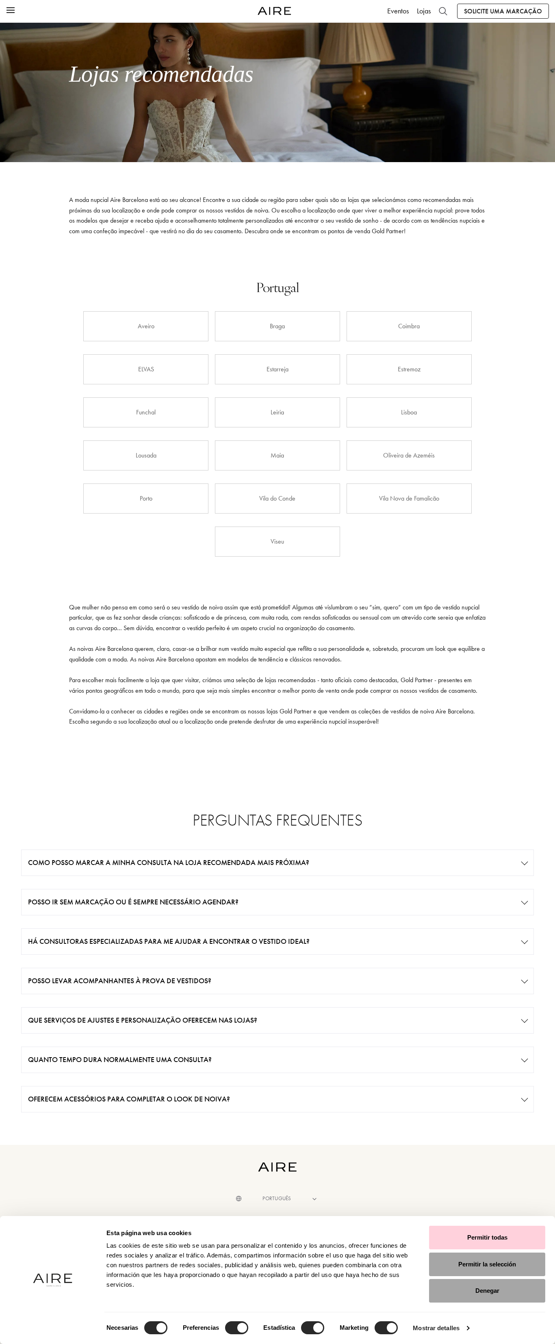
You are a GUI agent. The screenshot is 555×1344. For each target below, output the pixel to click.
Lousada (146, 455)
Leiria (277, 412)
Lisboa (409, 412)
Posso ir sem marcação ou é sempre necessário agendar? (133, 901)
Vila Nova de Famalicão (409, 498)
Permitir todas (487, 1237)
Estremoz (409, 369)
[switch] (236, 1327)
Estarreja (277, 369)
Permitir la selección (487, 1264)
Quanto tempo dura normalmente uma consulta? (120, 1059)
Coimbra (409, 326)
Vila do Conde (277, 498)
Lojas (424, 11)
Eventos (398, 11)
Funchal (146, 412)
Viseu (277, 541)
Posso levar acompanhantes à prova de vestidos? (119, 980)
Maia (277, 455)
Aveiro (146, 326)
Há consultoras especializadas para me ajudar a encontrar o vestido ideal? (169, 941)
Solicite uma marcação (503, 11)
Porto (146, 498)
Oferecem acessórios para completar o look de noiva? (129, 1099)
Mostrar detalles (436, 1327)
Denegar (487, 1290)
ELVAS (146, 369)
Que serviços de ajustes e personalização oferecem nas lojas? (142, 1020)
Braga (277, 326)
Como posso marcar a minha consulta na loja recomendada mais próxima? (168, 862)
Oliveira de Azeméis (409, 455)
